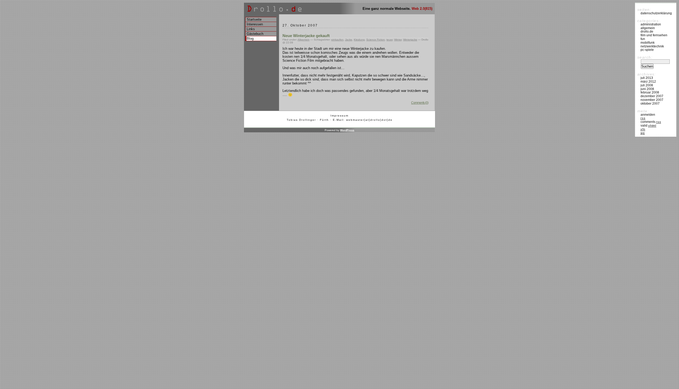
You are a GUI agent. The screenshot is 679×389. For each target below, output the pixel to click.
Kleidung (359, 39)
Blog (250, 39)
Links (251, 29)
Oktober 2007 (650, 103)
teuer (389, 39)
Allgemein (304, 39)
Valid (648, 125)
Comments (651, 122)
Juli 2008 (647, 85)
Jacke (348, 39)
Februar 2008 (650, 92)
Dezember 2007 (652, 96)
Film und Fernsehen (654, 35)
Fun (643, 39)
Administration (651, 24)
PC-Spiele (647, 50)
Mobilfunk (648, 42)
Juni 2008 (647, 89)
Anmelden (648, 115)
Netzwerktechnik (652, 46)
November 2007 (652, 100)
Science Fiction (375, 39)
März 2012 (648, 81)
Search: (644, 57)
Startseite (254, 19)
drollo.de (647, 31)
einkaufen (337, 39)
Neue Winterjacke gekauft (306, 35)
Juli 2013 (647, 78)
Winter (398, 39)
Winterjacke (410, 39)
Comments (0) (419, 102)
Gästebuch (255, 34)
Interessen (255, 24)
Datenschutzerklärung (656, 13)
